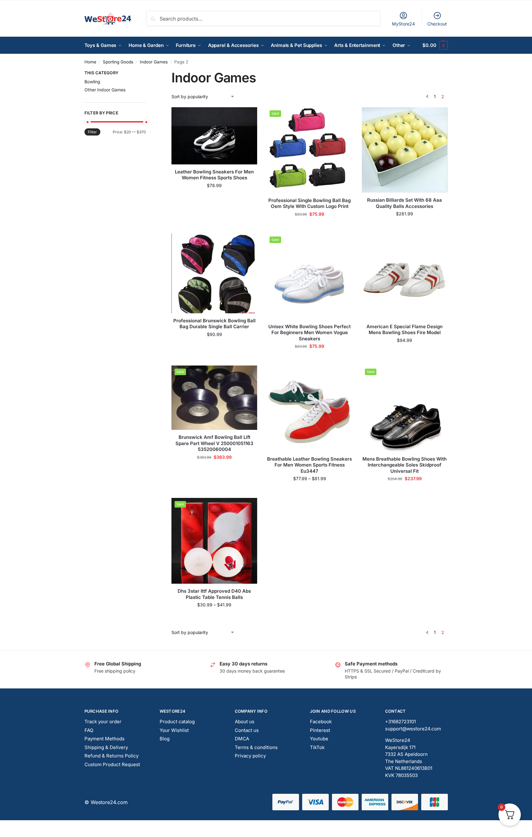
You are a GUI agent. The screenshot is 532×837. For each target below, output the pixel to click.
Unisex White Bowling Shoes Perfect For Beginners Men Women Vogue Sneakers (309, 333)
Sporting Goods (118, 61)
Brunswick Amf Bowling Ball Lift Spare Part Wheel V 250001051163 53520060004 (214, 443)
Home (90, 61)
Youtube (319, 739)
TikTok (317, 747)
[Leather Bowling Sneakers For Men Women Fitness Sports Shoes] (214, 135)
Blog (165, 739)
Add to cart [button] (404, 226)
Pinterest (320, 730)
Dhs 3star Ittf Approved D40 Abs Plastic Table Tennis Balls (214, 594)
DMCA (242, 739)
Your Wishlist (174, 730)
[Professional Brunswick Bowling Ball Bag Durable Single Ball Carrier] (214, 273)
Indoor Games (154, 61)
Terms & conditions (256, 747)
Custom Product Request (112, 764)
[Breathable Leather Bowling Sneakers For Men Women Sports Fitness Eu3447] (309, 408)
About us (244, 721)
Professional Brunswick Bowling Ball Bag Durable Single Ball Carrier (214, 324)
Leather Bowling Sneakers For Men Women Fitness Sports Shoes (214, 175)
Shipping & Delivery (106, 747)
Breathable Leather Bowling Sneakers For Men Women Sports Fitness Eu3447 (309, 465)
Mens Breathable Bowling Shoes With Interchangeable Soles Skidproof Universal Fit (404, 465)
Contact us (247, 730)
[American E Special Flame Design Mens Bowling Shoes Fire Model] (405, 276)
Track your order (102, 721)
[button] (435, 45)
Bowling (92, 81)
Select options (214, 198)
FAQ (88, 730)
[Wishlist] (247, 116)
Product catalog (177, 721)
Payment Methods (104, 739)
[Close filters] (148, 73)
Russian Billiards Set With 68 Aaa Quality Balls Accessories (404, 203)
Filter (92, 132)
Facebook (321, 721)
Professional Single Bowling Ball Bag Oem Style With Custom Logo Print (309, 203)
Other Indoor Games (104, 89)
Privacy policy (250, 756)
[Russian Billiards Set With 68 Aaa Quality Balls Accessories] (405, 150)
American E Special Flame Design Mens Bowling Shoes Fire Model (404, 330)
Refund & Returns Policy (111, 756)
